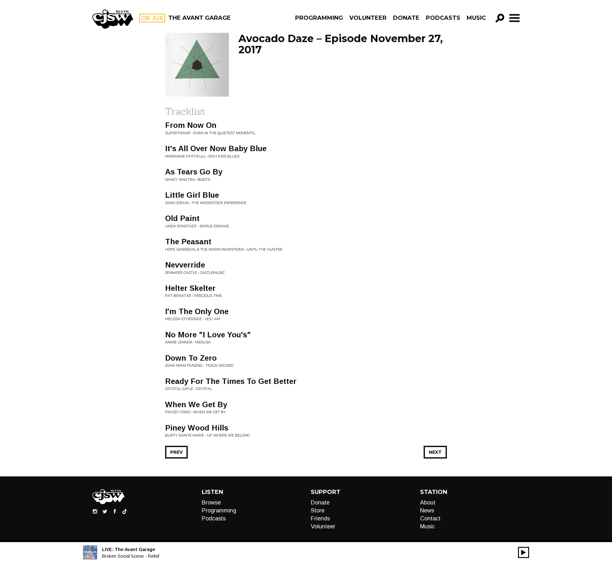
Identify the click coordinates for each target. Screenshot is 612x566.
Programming (319, 17)
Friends (320, 518)
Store (317, 510)
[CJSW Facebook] (114, 511)
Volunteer (368, 17)
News (427, 510)
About (427, 502)
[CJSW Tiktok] (124, 511)
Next (435, 452)
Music (476, 17)
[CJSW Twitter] (104, 511)
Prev (176, 452)
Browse (211, 502)
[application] (523, 552)
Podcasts (443, 17)
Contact (430, 518)
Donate (406, 17)
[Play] (523, 552)
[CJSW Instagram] (95, 511)
